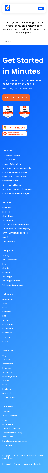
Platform (6, 202)
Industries (7, 294)
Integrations (8, 250)
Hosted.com (7, 458)
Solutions (7, 150)
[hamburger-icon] (41, 8)
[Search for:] (23, 42)
